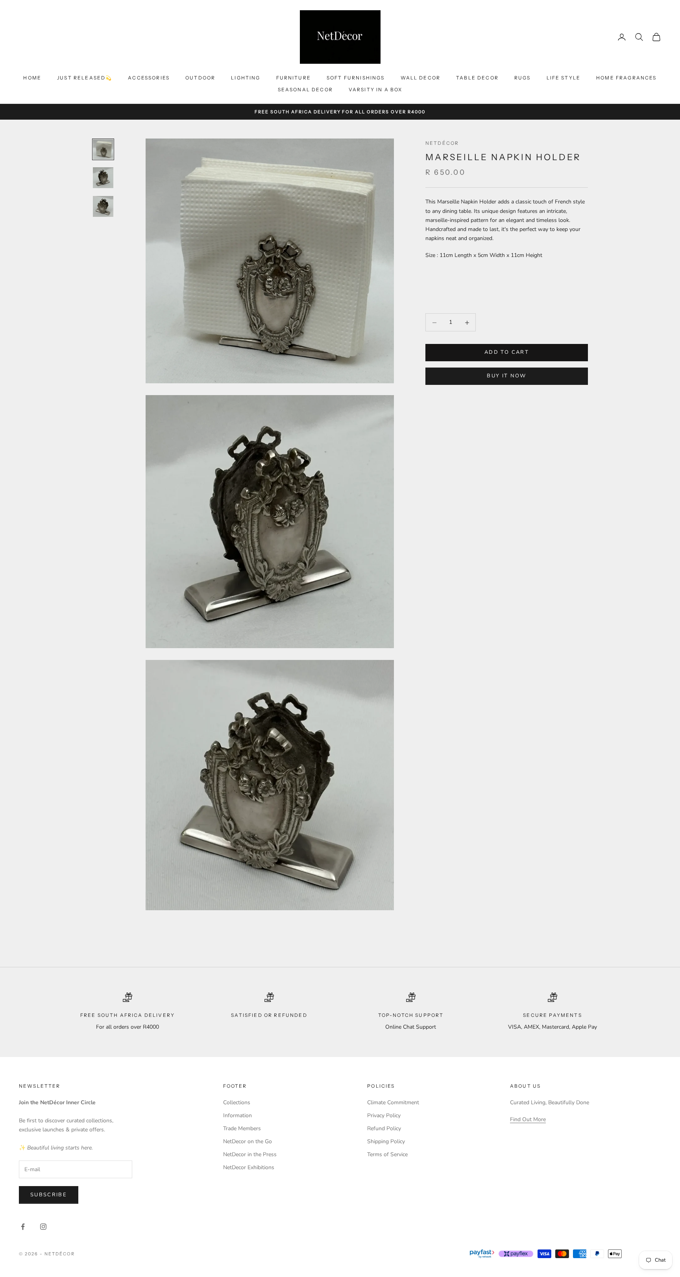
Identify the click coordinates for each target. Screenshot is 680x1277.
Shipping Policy (386, 1141)
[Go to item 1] (103, 149)
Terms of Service (387, 1154)
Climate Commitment (393, 1102)
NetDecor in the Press (250, 1154)
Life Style (564, 78)
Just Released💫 (84, 78)
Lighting (245, 78)
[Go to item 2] (103, 177)
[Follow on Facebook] (23, 1227)
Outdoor (200, 78)
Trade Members (242, 1128)
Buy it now (506, 376)
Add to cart (506, 352)
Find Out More (528, 1119)
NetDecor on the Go (247, 1141)
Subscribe (48, 1194)
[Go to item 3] (103, 206)
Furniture (293, 78)
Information (237, 1115)
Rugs (522, 78)
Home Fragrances (626, 78)
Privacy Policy (384, 1115)
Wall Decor (421, 78)
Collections (236, 1102)
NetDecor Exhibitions (248, 1167)
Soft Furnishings (356, 78)
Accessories (149, 78)
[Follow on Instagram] (43, 1227)
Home (32, 78)
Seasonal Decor (305, 89)
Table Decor (477, 78)
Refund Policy (384, 1128)
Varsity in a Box (376, 89)
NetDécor (442, 143)
